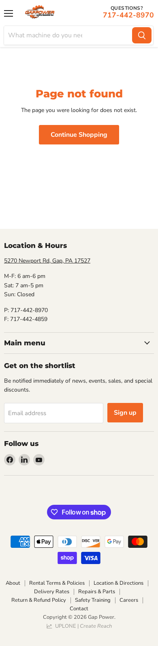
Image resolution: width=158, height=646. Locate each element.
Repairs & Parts (96, 591)
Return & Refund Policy (38, 600)
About (13, 583)
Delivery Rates (51, 591)
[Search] (142, 35)
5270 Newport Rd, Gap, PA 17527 (47, 261)
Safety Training (93, 600)
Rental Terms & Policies (57, 583)
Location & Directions (118, 583)
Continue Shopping (79, 134)
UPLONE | (82, 626)
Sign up (125, 412)
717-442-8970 (128, 15)
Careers (129, 600)
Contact (79, 608)
